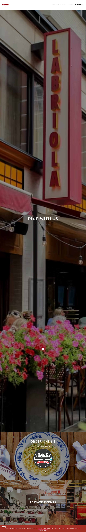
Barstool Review (75, 528)
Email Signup (36, 528)
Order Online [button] (43, 530)
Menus (59, 4)
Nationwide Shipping (47, 528)
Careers (29, 528)
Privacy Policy (10, 528)
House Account (20, 528)
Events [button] (64, 4)
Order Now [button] (43, 474)
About (54, 4)
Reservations (79, 4)
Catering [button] (70, 4)
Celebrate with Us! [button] (43, 509)
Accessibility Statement (62, 528)
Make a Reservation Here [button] (43, 225)
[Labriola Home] (9, 4)
